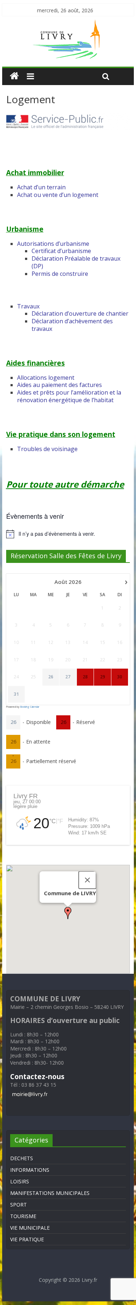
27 (67, 677)
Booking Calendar (29, 706)
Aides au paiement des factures (59, 385)
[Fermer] (87, 880)
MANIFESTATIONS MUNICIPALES (50, 1193)
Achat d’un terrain (41, 187)
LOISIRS (19, 1181)
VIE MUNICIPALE (30, 1227)
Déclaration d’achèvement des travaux (72, 325)
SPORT (18, 1204)
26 (50, 677)
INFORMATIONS (29, 1169)
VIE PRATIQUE (27, 1239)
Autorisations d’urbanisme (53, 244)
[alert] (68, 534)
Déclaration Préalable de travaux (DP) (76, 262)
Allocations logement (45, 378)
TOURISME (23, 1216)
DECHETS (21, 1158)
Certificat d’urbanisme (61, 251)
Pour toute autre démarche (65, 484)
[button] (67, 913)
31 (16, 694)
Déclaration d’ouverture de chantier (80, 313)
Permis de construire (60, 274)
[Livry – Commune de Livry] (68, 24)
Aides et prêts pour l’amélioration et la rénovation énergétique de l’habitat (69, 396)
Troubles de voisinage (47, 449)
